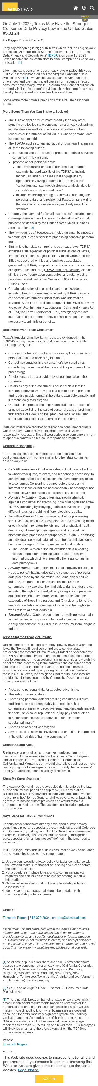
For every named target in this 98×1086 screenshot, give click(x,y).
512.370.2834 (40, 918)
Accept (49, 1079)
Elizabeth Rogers (15, 918)
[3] (32, 228)
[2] (24, 78)
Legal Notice (28, 1070)
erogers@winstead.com (69, 918)
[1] (20, 63)
